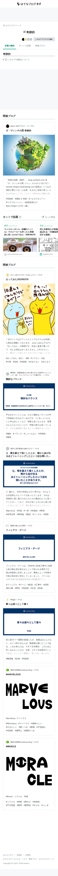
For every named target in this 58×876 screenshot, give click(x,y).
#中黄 (8, 361)
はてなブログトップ (46, 859)
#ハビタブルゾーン (37, 198)
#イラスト (35, 358)
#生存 (33, 588)
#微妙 (8, 433)
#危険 (46, 514)
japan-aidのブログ (17, 126)
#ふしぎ (45, 805)
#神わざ (27, 801)
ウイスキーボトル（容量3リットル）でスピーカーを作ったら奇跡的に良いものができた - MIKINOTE (20, 232)
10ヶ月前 (30, 126)
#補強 (8, 437)
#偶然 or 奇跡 (21, 198)
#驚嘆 (32, 727)
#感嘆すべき (29, 730)
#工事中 (38, 584)
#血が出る (10, 510)
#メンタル (37, 514)
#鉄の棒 (9, 588)
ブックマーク (10, 225)
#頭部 (46, 584)
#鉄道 (30, 584)
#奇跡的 (9, 198)
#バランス (17, 433)
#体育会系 (10, 514)
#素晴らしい (36, 723)
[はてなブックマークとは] (20, 216)
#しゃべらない (30, 433)
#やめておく (34, 361)
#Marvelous (11, 723)
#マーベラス (23, 723)
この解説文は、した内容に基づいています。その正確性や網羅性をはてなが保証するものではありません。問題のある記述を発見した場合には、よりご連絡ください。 (16, 60)
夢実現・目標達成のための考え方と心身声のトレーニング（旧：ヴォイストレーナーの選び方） (30, 374)
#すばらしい (11, 727)
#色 (43, 358)
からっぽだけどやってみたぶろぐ (23, 275)
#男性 (17, 588)
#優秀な (18, 730)
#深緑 (15, 361)
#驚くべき (23, 727)
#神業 (19, 801)
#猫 (27, 358)
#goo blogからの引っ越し (17, 206)
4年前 (20, 600)
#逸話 (28, 514)
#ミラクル (10, 801)
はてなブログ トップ (13, 25)
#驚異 (19, 805)
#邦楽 (19, 510)
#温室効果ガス (31, 202)
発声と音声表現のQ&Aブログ (21, 449)
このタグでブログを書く (44, 39)
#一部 (26, 510)
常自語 (12, 600)
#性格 (40, 588)
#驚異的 (27, 805)
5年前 (36, 670)
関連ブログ (40, 45)
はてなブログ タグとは (11, 859)
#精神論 (20, 514)
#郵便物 (9, 658)
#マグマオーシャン (14, 202)
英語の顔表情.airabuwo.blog (21, 670)
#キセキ (36, 805)
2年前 (40, 275)
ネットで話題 (25, 45)
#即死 (42, 510)
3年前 (37, 449)
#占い (21, 358)
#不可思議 (10, 805)
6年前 (36, 742)
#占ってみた (11, 358)
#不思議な (41, 727)
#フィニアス (11, 584)
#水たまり (46, 361)
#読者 (17, 658)
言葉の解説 (9, 45)
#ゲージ (22, 584)
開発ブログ (33, 859)
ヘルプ (24, 859)
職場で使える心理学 (18, 526)
